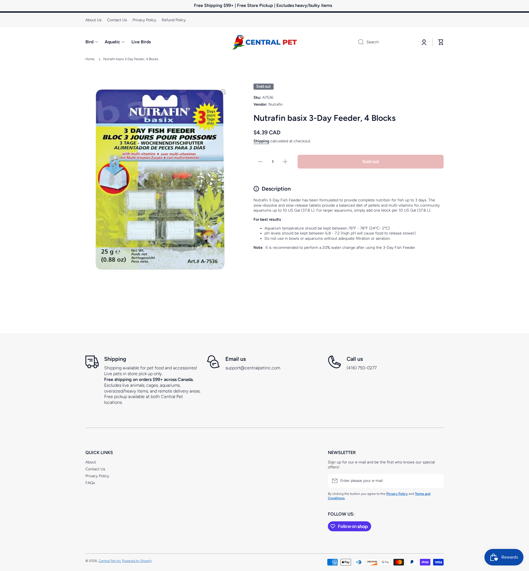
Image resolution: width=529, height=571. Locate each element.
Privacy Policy (97, 476)
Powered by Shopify (137, 561)
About (90, 462)
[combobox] (385, 42)
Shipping (261, 141)
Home (90, 59)
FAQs (90, 483)
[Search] (359, 42)
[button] (441, 42)
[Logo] (264, 42)
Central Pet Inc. (110, 561)
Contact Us (95, 469)
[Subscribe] (437, 481)
